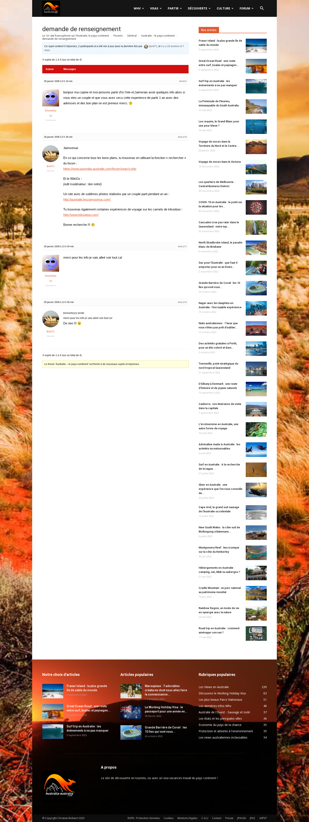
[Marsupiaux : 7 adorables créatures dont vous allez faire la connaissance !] (130, 691)
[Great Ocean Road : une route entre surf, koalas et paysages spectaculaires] (256, 66)
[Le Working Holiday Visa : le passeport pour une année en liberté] (130, 712)
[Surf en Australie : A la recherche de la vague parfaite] (256, 470)
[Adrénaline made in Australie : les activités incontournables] (256, 449)
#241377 (182, 246)
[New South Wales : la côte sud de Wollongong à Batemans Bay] (256, 532)
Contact (216, 818)
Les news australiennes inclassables (223, 737)
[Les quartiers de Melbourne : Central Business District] (256, 187)
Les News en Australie (214, 687)
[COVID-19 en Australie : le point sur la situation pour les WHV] (256, 207)
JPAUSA (241, 818)
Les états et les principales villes (220, 718)
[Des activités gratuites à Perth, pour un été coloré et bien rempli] (256, 348)
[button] (262, 9)
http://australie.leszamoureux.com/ (87, 199)
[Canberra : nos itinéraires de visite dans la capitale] (256, 409)
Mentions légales (187, 818)
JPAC (252, 818)
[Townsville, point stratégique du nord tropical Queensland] (256, 369)
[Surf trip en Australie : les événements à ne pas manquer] (256, 86)
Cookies (168, 818)
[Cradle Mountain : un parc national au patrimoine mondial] (256, 593)
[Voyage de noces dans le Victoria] (256, 167)
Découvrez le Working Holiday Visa (222, 693)
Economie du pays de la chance (220, 725)
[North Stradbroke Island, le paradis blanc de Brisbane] (256, 248)
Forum (245, 8)
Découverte (197, 8)
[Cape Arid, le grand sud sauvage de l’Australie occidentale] (256, 512)
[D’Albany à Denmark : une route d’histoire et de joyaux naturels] (256, 389)
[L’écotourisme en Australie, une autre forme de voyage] (256, 429)
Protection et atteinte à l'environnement (226, 731)
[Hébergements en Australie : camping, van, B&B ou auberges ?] (256, 573)
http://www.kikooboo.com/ (81, 215)
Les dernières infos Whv (215, 706)
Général (132, 35)
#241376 (182, 137)
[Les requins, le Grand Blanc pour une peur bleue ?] (256, 126)
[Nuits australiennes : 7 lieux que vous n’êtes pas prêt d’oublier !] (256, 328)
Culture (223, 8)
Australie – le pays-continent (158, 35)
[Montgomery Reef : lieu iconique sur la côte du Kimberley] (256, 553)
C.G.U (204, 818)
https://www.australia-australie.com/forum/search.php (99, 168)
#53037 (183, 81)
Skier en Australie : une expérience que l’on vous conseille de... (220, 489)
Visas (154, 8)
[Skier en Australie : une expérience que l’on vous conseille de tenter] (256, 490)
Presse (229, 818)
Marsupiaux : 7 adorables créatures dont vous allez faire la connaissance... (166, 690)
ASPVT (263, 818)
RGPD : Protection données (144, 818)
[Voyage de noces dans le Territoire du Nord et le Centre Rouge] (256, 147)
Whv (137, 8)
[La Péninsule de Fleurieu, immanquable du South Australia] (256, 106)
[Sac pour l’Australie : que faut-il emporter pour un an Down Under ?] (256, 268)
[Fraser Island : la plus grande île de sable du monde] (256, 46)
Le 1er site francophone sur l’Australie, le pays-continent (75, 35)
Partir (173, 8)
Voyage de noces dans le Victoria (220, 161)
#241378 (182, 302)
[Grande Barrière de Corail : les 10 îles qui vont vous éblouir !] (256, 288)
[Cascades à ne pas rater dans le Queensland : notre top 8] (256, 227)
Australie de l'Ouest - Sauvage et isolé (224, 712)
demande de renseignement (81, 29)
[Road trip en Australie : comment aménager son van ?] (256, 633)
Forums (118, 35)
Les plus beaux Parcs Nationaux (220, 700)
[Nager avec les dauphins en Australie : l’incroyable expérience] (256, 308)
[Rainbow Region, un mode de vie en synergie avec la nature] (256, 613)
